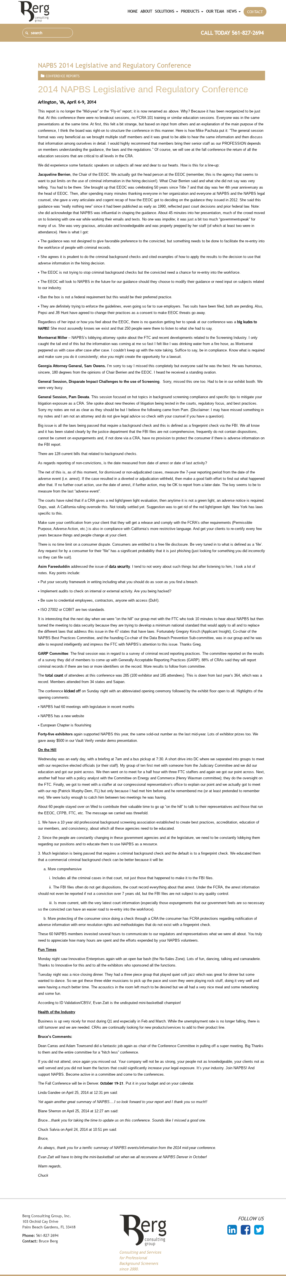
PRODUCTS (191, 11)
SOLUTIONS (165, 11)
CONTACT (255, 11)
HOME (133, 11)
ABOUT (146, 11)
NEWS (232, 11)
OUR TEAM (215, 11)
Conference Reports (63, 76)
